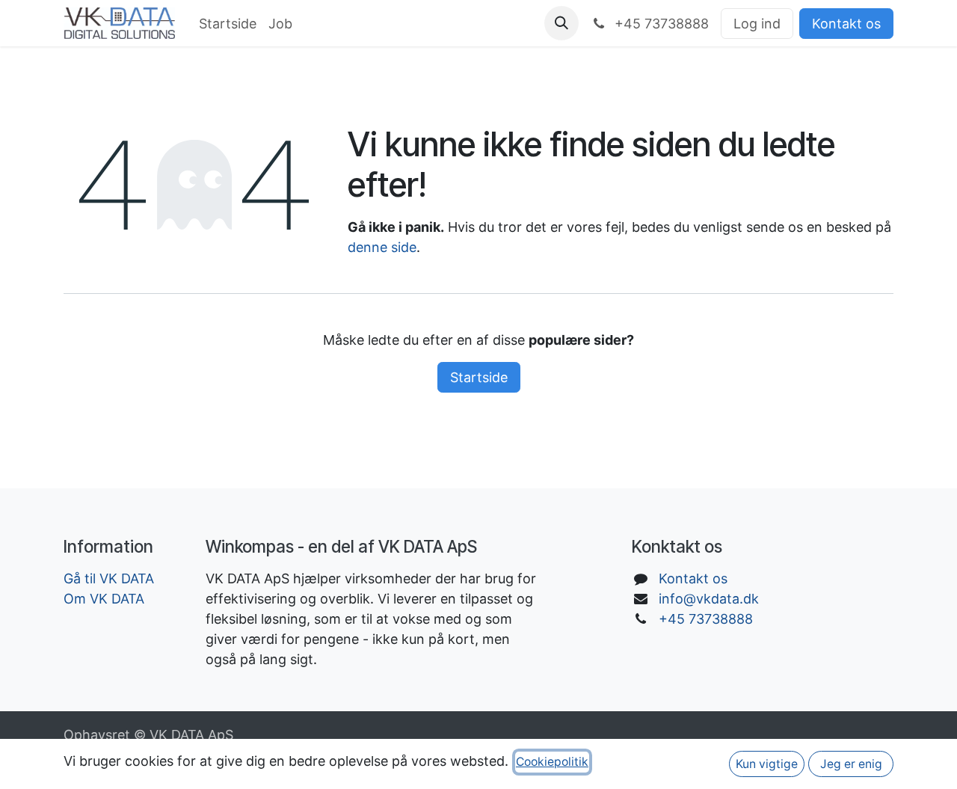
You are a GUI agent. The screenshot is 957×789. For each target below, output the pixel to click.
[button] (561, 23)
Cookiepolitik (552, 762)
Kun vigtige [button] (767, 764)
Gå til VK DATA (109, 578)
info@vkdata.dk (709, 599)
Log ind (757, 23)
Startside (479, 377)
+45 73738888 (706, 619)
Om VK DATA (104, 599)
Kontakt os (846, 23)
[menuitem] (227, 23)
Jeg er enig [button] (851, 764)
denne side (382, 247)
